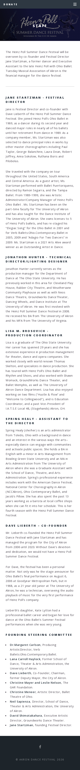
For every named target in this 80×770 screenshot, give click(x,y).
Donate (10, 4)
